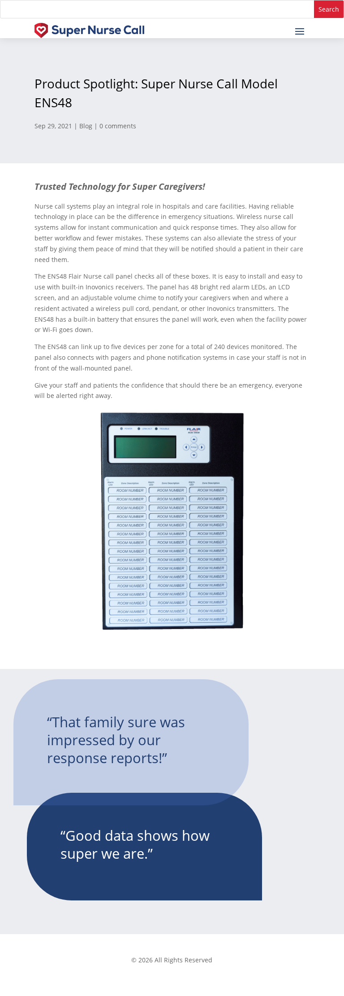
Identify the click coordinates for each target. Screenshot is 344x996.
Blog (85, 126)
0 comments (117, 126)
